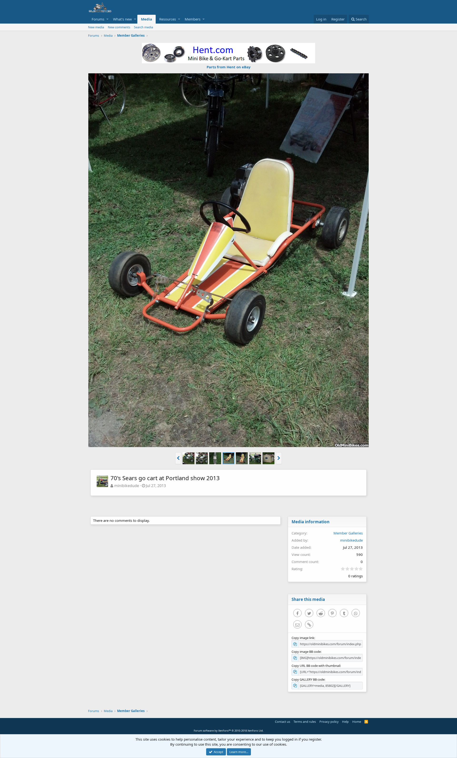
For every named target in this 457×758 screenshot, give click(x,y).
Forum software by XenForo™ (228, 730)
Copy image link (303, 638)
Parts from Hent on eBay (229, 67)
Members (192, 19)
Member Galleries (348, 533)
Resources (167, 19)
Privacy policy (329, 721)
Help (345, 721)
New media (96, 27)
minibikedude (126, 485)
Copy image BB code (306, 651)
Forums (98, 19)
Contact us (282, 721)
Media (146, 19)
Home (356, 721)
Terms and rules (304, 721)
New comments (119, 27)
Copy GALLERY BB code (308, 679)
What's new (122, 19)
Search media (143, 27)
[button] (107, 19)
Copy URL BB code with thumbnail (316, 665)
